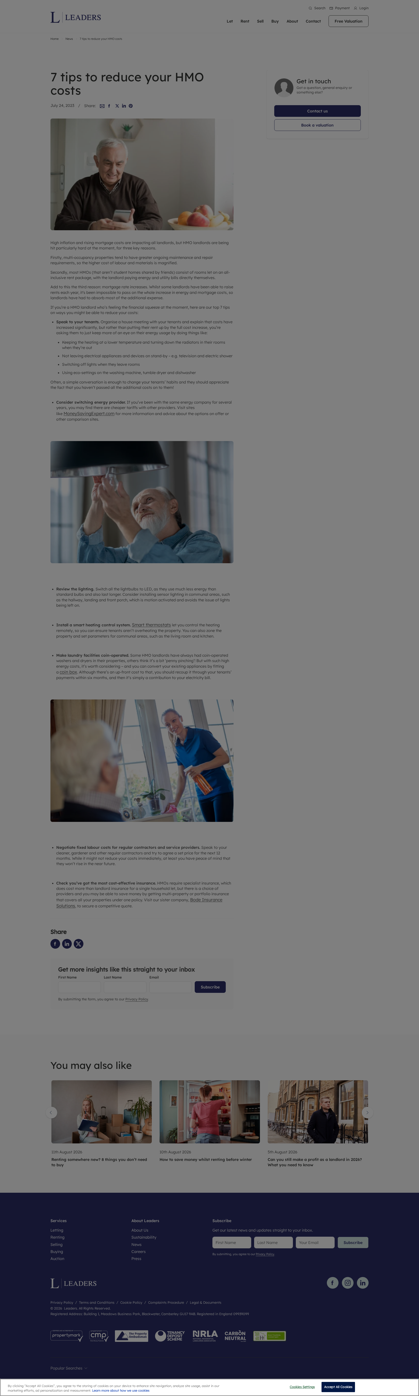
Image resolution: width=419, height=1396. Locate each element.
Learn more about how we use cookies (120, 1391)
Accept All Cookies (338, 1387)
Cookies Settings (302, 1387)
